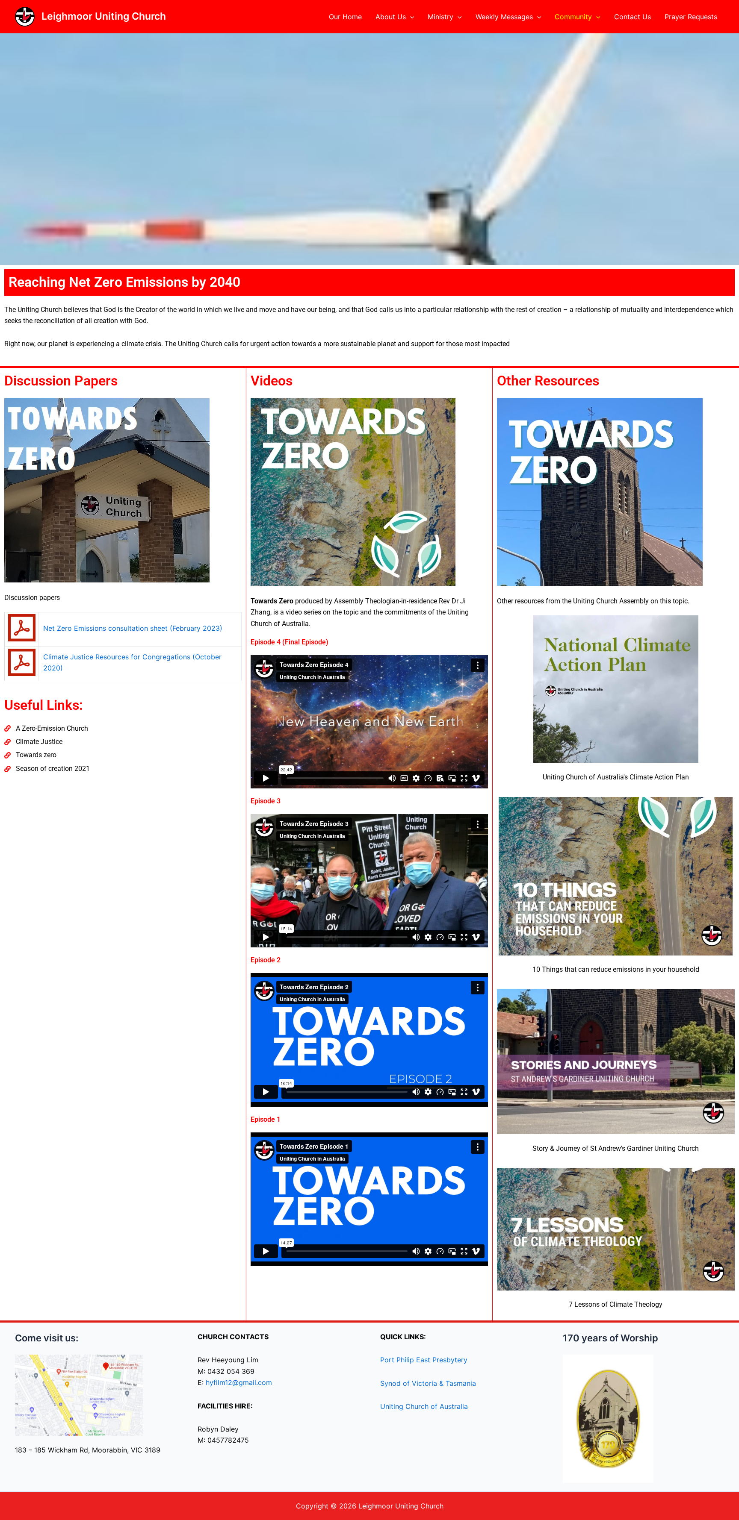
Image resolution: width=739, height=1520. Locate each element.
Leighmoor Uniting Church (103, 16)
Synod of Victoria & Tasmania (428, 1383)
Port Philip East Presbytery (423, 1359)
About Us (390, 16)
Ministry (440, 16)
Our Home (345, 16)
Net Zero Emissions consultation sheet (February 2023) (132, 628)
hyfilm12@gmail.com (239, 1382)
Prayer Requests (691, 16)
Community (573, 16)
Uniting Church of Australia (424, 1406)
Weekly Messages (504, 16)
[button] (410, 16)
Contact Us (632, 16)
